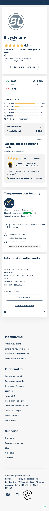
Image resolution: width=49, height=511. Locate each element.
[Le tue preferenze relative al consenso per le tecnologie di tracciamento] (45, 507)
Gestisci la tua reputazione (17, 354)
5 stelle (10, 103)
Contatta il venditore (24, 305)
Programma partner (14, 443)
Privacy (8, 479)
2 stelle (10, 112)
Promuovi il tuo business (15, 358)
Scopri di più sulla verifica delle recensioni (23, 247)
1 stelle (10, 116)
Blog (7, 448)
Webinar (9, 457)
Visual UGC (10, 396)
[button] (24, 226)
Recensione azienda (14, 376)
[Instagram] (44, 312)
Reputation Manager (14, 401)
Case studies (10, 453)
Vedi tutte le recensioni (17, 119)
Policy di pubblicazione (28, 479)
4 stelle (10, 106)
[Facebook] (5, 312)
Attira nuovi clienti (13, 344)
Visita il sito (24, 297)
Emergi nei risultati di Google (17, 349)
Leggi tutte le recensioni (14, 151)
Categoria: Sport (11, 291)
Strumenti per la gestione (16, 405)
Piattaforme (10, 420)
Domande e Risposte (14, 386)
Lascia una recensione (24, 67)
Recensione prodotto (14, 381)
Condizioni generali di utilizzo (17, 475)
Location (9, 391)
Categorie (9, 438)
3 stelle (10, 109)
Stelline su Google (13, 410)
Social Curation (12, 415)
